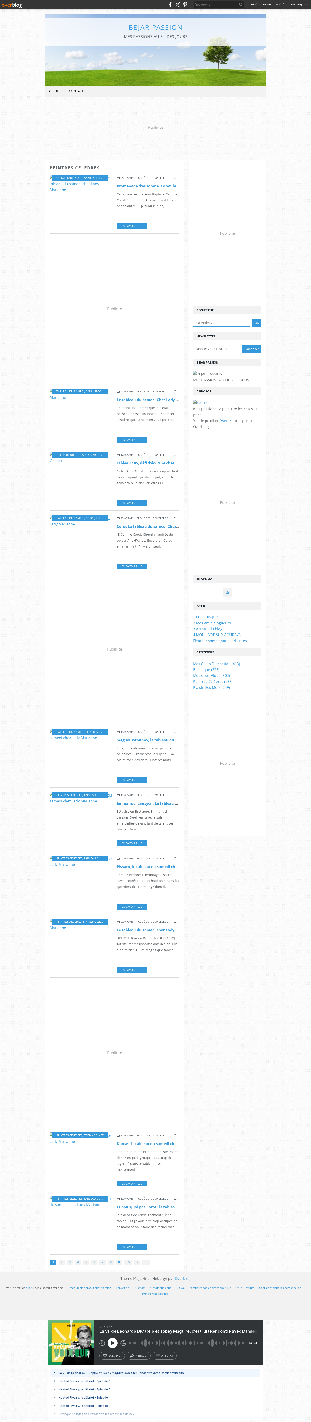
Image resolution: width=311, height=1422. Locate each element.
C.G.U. (181, 1288)
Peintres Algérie (68, 922)
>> (146, 1262)
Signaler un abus (161, 1288)
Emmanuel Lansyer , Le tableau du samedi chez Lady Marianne (174, 803)
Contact (76, 91)
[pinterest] (185, 4)
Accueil (54, 91)
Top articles (123, 1288)
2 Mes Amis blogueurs (212, 622)
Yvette (225, 420)
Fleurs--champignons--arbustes (220, 640)
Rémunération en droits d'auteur (210, 1288)
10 (128, 1262)
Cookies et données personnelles (280, 1288)
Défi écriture (65, 455)
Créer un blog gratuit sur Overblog (89, 1288)
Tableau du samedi (80, 178)
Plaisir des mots (88, 455)
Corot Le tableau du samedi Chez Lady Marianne (160, 526)
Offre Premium (244, 1288)
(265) (213, 681)
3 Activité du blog (207, 628)
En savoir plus (131, 226)
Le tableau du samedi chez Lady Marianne (155, 930)
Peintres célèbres (99, 732)
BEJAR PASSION (155, 27)
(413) (216, 663)
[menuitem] (55, 91)
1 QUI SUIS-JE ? (205, 617)
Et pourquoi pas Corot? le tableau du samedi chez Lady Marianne (176, 1206)
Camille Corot (96, 391)
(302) (211, 675)
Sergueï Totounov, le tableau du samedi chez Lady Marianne (171, 740)
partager (141, 1355)
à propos (167, 1355)
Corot (60, 178)
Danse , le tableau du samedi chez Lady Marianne (161, 1143)
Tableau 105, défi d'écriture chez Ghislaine (155, 463)
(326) (206, 669)
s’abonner (115, 1355)
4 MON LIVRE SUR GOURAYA (217, 634)
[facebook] (170, 4)
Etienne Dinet (94, 1135)
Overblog (183, 1278)
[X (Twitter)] (178, 4)
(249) (211, 687)
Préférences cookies (155, 1294)
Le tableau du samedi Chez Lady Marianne (155, 399)
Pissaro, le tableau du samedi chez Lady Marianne (162, 866)
